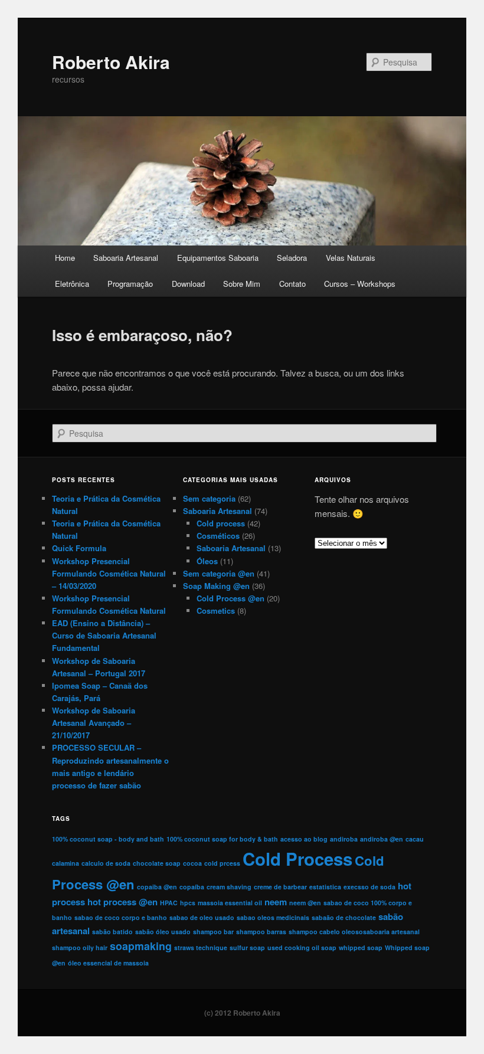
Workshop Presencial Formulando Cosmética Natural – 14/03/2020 (109, 573)
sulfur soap (247, 947)
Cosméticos (218, 535)
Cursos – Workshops (359, 283)
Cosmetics (216, 610)
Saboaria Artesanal (125, 257)
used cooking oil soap (301, 947)
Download (188, 283)
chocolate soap (157, 863)
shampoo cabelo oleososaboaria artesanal (354, 931)
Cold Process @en (230, 598)
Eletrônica (72, 283)
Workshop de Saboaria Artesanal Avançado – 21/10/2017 (93, 723)
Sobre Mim (241, 283)
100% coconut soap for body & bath (222, 838)
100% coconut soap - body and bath (108, 838)
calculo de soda (105, 863)
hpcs (187, 902)
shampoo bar (213, 931)
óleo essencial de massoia (108, 962)
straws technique (200, 947)
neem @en (305, 902)
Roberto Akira (111, 61)
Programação (130, 283)
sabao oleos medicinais (273, 917)
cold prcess (222, 863)
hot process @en (122, 901)
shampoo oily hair (79, 947)
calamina (65, 863)
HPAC (169, 902)
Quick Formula (79, 548)
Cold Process (297, 858)
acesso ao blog (304, 838)
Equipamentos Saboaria (218, 257)
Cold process (221, 523)
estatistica (325, 886)
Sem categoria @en (218, 573)
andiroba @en (381, 838)
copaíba (191, 886)
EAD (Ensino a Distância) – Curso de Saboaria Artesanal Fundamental (104, 635)
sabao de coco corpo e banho (120, 917)
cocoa (192, 863)
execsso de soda (369, 886)
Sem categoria (209, 498)
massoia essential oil (230, 902)
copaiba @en (157, 886)
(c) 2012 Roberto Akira (242, 1012)
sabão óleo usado (163, 931)
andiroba (344, 838)
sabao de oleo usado (201, 917)
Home (65, 257)
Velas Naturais (350, 257)
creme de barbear (280, 886)
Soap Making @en (216, 585)
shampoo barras (261, 931)
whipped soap (360, 947)
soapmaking (141, 945)
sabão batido (112, 931)
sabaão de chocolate (344, 917)
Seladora (292, 257)
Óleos (207, 561)
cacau (414, 838)
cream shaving (229, 886)
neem (275, 901)
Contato (292, 283)
